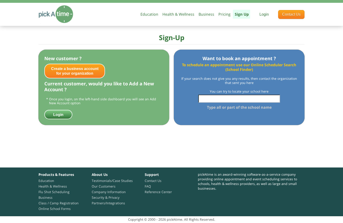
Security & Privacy (105, 197)
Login (264, 14)
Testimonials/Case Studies (112, 180)
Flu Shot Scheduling (54, 192)
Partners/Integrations (108, 203)
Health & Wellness (178, 14)
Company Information (109, 192)
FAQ (148, 186)
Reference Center (158, 192)
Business (206, 14)
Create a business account (74, 71)
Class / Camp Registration (58, 203)
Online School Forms (54, 208)
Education (46, 180)
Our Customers (104, 186)
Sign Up (242, 14)
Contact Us (291, 14)
